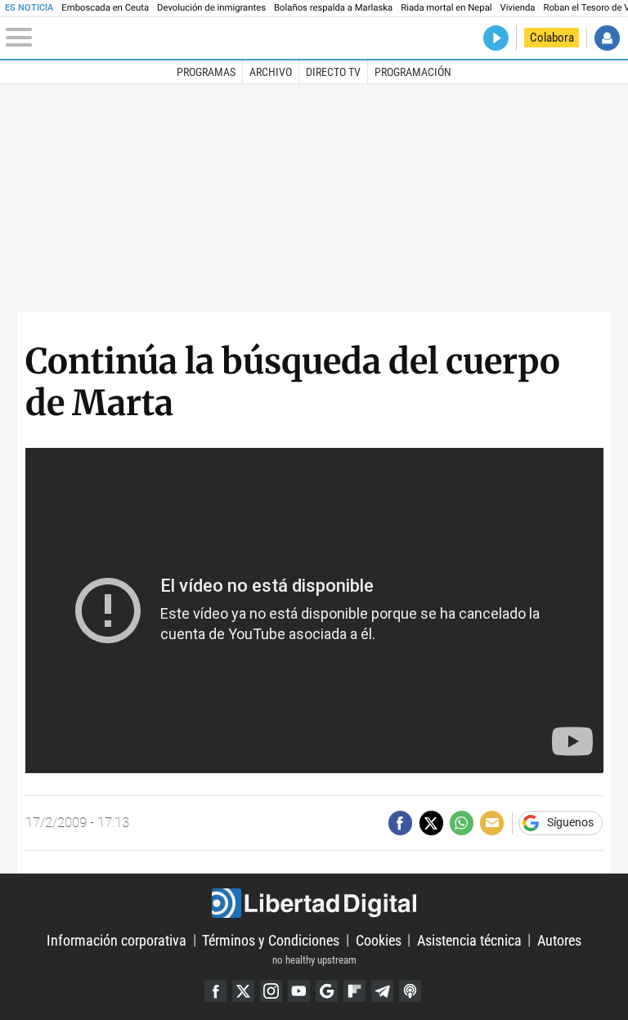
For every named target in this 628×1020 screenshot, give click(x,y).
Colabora (552, 37)
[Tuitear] (431, 822)
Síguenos (570, 823)
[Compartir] (400, 822)
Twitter (243, 991)
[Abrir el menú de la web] (106, 37)
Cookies (378, 939)
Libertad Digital (313, 903)
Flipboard (354, 991)
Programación (413, 71)
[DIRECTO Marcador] (496, 38)
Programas (206, 71)
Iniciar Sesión (607, 38)
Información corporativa (116, 939)
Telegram (382, 991)
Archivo (270, 71)
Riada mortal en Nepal (446, 7)
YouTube (299, 991)
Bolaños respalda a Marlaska (333, 7)
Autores (559, 939)
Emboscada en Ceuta (105, 7)
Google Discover (327, 991)
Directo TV (333, 71)
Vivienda (518, 7)
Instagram (271, 991)
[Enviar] (461, 822)
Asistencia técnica (469, 939)
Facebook (215, 991)
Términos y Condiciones (270, 939)
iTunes (410, 991)
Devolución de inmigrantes (211, 7)
